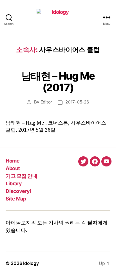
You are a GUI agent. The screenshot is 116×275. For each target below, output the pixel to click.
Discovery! (18, 191)
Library (14, 183)
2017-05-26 (77, 102)
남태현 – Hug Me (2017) (58, 82)
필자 (92, 223)
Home (12, 161)
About (13, 168)
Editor (46, 102)
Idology (31, 263)
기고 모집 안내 (21, 176)
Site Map (16, 199)
